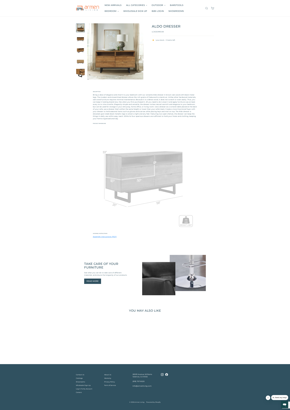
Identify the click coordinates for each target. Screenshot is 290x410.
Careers (79, 392)
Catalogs (79, 378)
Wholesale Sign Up (83, 385)
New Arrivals (113, 5)
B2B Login (158, 11)
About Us (107, 375)
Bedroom (111, 11)
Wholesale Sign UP (135, 11)
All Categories (135, 5)
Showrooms (176, 11)
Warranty (107, 378)
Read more (93, 281)
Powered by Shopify (153, 402)
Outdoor (158, 5)
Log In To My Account (84, 389)
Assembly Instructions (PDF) (105, 237)
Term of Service (110, 385)
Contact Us (80, 375)
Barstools (176, 5)
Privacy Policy (109, 382)
